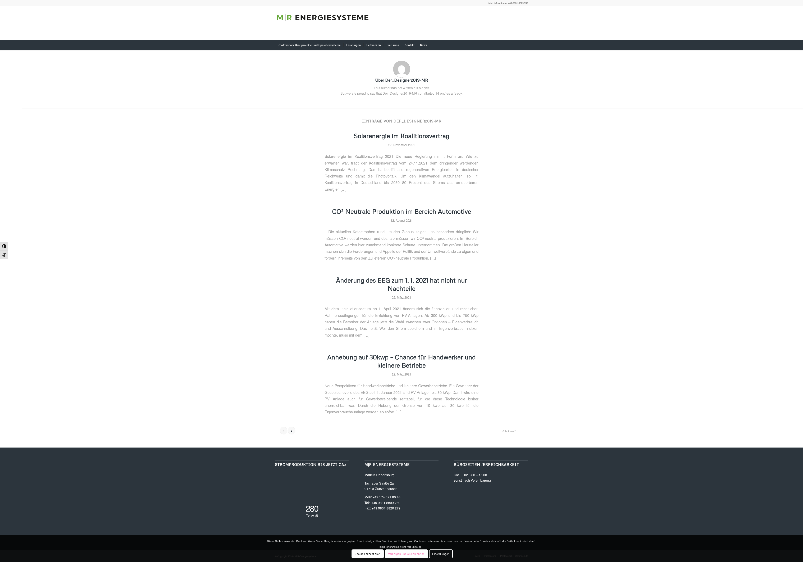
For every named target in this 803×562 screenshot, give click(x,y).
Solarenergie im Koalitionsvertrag (401, 136)
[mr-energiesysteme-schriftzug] (323, 26)
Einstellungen (441, 554)
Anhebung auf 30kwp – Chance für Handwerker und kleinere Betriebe (401, 361)
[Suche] (525, 45)
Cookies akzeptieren (367, 554)
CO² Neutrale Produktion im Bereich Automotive (401, 211)
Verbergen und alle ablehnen (406, 554)
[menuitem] (309, 45)
